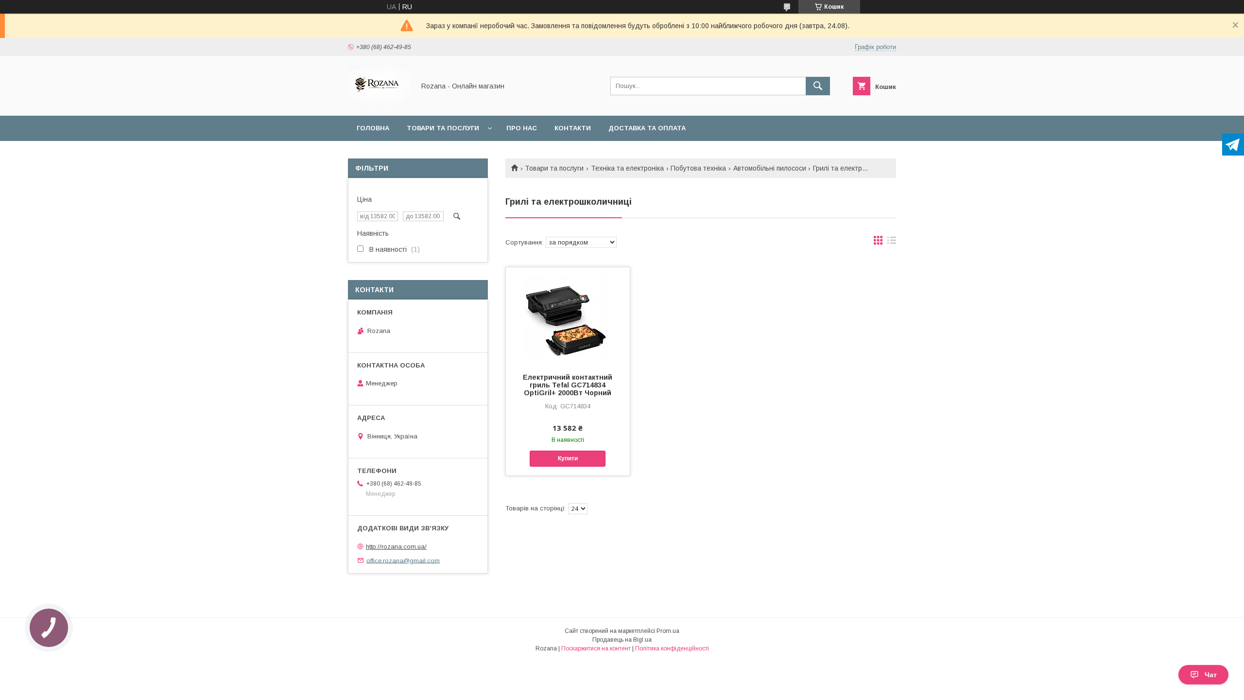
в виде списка (891, 242)
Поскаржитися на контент (596, 648)
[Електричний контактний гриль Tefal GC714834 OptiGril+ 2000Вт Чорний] (568, 316)
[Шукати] (818, 86)
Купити (568, 458)
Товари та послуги (443, 128)
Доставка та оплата (647, 128)
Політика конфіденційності (672, 648)
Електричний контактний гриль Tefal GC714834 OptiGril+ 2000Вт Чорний (567, 385)
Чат (1211, 675)
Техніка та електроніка (627, 168)
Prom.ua (668, 631)
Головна (373, 128)
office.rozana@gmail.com (403, 560)
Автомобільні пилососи (769, 168)
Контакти (572, 128)
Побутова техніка (698, 168)
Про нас (521, 128)
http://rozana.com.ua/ (396, 546)
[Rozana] (379, 103)
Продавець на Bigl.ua (622, 639)
